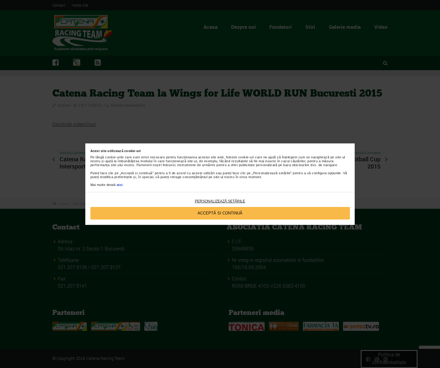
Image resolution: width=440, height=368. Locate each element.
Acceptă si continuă (220, 213)
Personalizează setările (220, 201)
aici (120, 185)
